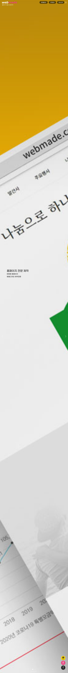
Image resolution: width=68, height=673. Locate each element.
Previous (2, 336)
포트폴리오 (43, 2)
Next (65, 336)
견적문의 (52, 2)
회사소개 (61, 2)
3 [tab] (35, 669)
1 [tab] (32, 669)
